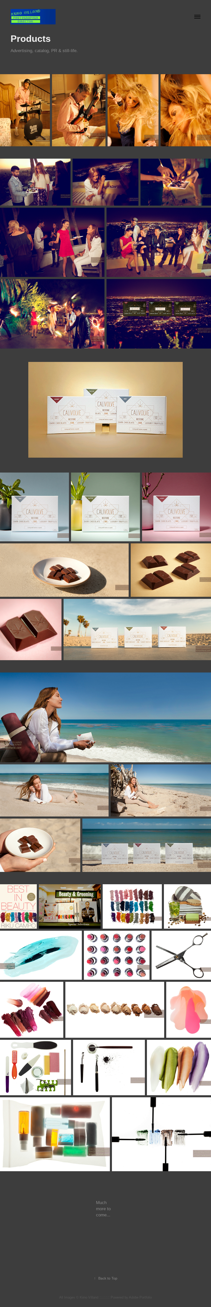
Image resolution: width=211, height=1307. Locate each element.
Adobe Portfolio (140, 1297)
